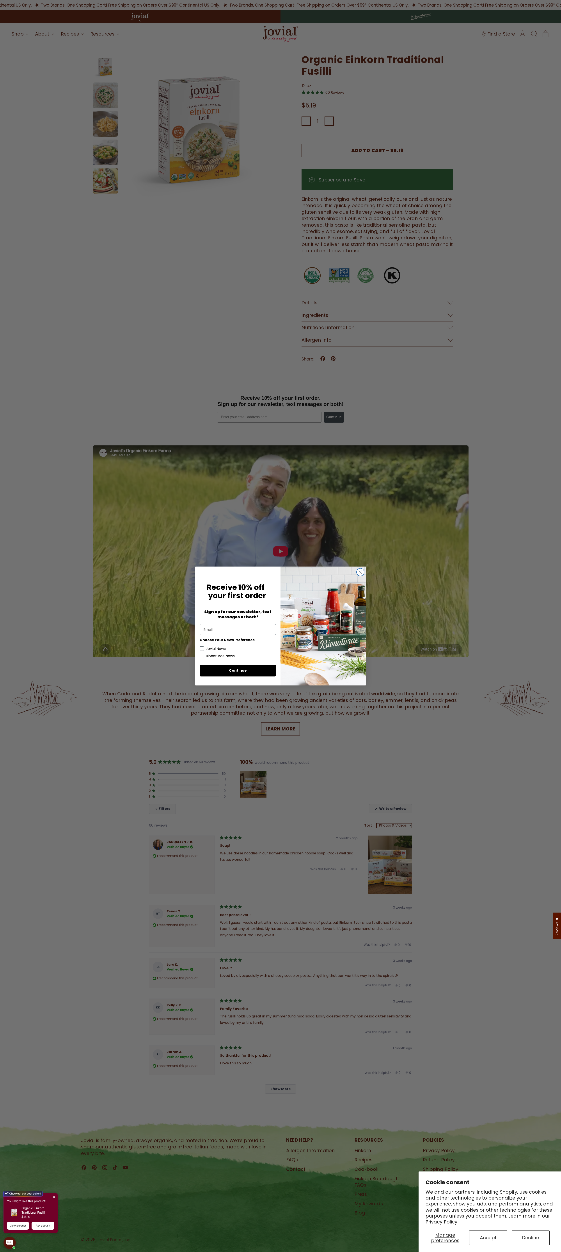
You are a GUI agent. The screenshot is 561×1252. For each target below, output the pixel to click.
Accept (488, 1237)
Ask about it (43, 1225)
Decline (530, 1237)
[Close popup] (54, 1197)
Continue (238, 670)
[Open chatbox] (10, 1243)
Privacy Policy (441, 1222)
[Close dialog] (360, 572)
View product (18, 1225)
